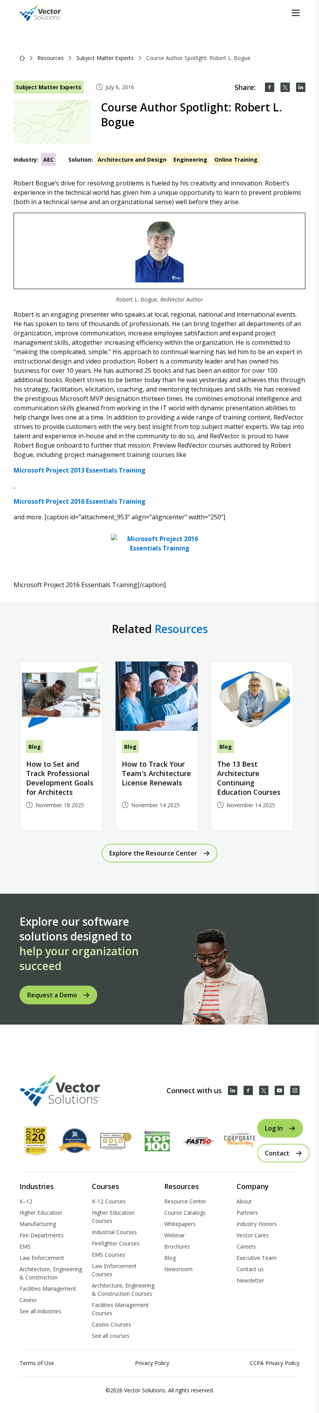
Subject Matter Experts (105, 58)
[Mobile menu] (296, 13)
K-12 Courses (109, 1201)
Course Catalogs (185, 1212)
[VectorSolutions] (48, 13)
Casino (28, 1300)
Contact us (250, 1269)
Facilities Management (47, 1288)
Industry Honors (257, 1224)
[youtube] (279, 1090)
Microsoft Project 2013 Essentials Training (79, 470)
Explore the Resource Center (153, 853)
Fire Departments (41, 1235)
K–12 (25, 1201)
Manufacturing (37, 1224)
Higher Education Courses (113, 1216)
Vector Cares (253, 1235)
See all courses (111, 1335)
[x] (263, 1090)
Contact (277, 1153)
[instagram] (295, 1090)
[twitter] (285, 87)
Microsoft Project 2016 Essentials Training (79, 501)
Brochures (177, 1246)
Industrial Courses (114, 1232)
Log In (274, 1128)
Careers (246, 1246)
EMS (25, 1246)
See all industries (40, 1311)
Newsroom (178, 1269)
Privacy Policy (152, 1363)
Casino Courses (111, 1324)
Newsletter (250, 1280)
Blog (170, 1257)
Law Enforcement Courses (114, 1270)
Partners (247, 1212)
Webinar (174, 1235)
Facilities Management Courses (120, 1309)
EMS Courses (108, 1254)
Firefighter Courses (116, 1243)
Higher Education (40, 1212)
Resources (50, 58)
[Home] (22, 58)
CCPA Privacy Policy (275, 1363)
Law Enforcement (41, 1257)
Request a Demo (52, 995)
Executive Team (257, 1257)
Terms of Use (36, 1363)
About (244, 1201)
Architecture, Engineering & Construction (50, 1273)
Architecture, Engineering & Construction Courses (123, 1289)
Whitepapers (180, 1224)
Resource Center (185, 1201)
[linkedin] (300, 87)
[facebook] (269, 87)
